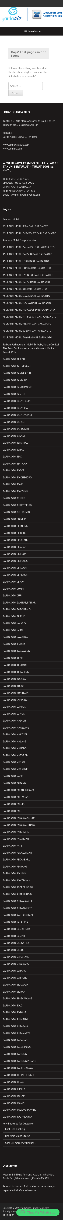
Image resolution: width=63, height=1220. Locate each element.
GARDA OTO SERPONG (15, 977)
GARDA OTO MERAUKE (15, 769)
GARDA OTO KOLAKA (14, 679)
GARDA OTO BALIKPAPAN (16, 366)
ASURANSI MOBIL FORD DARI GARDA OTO (26, 261)
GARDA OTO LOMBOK (14, 706)
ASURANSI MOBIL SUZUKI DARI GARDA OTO (27, 330)
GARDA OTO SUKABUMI (16, 1019)
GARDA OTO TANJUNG (15, 1054)
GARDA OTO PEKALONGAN (17, 852)
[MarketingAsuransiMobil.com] (31, 14)
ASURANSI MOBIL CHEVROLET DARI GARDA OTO (29, 233)
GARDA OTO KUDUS (13, 686)
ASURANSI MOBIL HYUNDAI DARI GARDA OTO (28, 275)
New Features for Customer (18, 1123)
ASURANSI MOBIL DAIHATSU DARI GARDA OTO (29, 247)
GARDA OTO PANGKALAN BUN (19, 817)
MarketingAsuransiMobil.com (34, 1207)
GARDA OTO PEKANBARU (16, 859)
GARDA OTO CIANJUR (14, 519)
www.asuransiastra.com (16, 144)
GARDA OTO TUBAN (13, 1102)
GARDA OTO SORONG (14, 1012)
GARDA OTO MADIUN (14, 720)
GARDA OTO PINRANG (15, 866)
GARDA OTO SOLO (13, 1005)
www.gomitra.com (12, 148)
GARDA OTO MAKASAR (15, 734)
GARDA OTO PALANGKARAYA (18, 790)
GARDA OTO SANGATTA (16, 943)
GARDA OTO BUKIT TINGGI (18, 505)
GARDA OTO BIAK (12, 456)
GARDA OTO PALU (12, 811)
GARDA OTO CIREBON (15, 567)
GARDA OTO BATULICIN (16, 428)
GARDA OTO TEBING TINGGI (18, 1075)
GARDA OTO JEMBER (14, 644)
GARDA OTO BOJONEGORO (17, 477)
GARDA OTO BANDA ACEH (17, 373)
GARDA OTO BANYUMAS (16, 408)
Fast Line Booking (15, 1129)
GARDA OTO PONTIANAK (16, 880)
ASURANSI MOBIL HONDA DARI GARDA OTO (27, 268)
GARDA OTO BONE (13, 484)
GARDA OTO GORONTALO (17, 609)
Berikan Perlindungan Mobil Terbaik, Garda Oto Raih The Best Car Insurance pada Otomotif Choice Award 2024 (31, 348)
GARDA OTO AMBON (14, 359)
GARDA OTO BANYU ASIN (16, 401)
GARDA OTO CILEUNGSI (16, 561)
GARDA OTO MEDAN (14, 762)
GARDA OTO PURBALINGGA (18, 894)
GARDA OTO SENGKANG (16, 963)
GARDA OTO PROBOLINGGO (18, 887)
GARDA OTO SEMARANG (16, 956)
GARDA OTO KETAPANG (16, 672)
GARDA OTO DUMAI (13, 588)
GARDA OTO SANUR (13, 950)
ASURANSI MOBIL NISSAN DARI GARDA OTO (27, 323)
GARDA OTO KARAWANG (16, 651)
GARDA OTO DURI (12, 595)
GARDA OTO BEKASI (14, 435)
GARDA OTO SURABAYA (16, 1026)
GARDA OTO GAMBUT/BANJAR (19, 602)
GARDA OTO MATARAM (15, 755)
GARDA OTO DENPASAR (16, 574)
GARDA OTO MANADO (15, 748)
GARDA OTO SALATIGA (15, 922)
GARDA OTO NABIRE (14, 776)
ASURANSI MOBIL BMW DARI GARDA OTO (25, 226)
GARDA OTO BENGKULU (16, 442)
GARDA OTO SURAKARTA (16, 1033)
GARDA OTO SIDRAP (14, 991)
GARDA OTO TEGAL (13, 1082)
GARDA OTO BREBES (14, 498)
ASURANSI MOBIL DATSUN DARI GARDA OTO (27, 254)
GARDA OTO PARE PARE (16, 831)
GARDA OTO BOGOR (14, 470)
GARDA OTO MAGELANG (16, 727)
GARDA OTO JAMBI (13, 630)
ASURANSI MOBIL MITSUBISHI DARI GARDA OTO (30, 316)
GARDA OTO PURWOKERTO (18, 908)
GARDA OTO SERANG (14, 970)
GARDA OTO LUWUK (14, 713)
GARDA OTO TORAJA (14, 1095)
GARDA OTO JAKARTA (15, 623)
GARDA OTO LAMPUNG (15, 699)
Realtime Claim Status (17, 1136)
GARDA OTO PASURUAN (16, 838)
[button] (37, 1212)
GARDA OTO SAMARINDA (16, 929)
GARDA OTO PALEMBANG (16, 797)
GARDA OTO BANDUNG (15, 380)
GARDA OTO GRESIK (14, 616)
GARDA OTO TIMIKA (14, 1089)
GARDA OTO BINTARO (15, 463)
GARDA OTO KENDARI (15, 665)
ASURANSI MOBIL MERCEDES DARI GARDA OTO (29, 309)
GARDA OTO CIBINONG (15, 526)
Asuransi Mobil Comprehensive (20, 240)
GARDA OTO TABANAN (15, 1040)
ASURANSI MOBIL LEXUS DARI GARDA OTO (26, 295)
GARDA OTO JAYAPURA (15, 637)
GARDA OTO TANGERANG (17, 1047)
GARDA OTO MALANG (14, 741)
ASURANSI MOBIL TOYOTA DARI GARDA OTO (27, 337)
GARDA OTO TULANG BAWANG (19, 1109)
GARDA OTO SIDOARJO (15, 984)
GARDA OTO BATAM (13, 422)
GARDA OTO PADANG (14, 783)
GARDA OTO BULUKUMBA (16, 512)
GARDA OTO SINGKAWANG (17, 998)
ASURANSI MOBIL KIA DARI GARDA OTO (25, 289)
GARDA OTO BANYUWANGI (17, 415)
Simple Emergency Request (20, 1143)
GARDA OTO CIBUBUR (14, 533)
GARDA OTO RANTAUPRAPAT (19, 915)
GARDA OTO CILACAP (14, 547)
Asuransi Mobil (11, 219)
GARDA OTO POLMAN (14, 873)
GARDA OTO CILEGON (14, 553)
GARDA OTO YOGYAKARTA (17, 1116)
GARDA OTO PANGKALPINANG (19, 825)
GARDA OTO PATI (12, 845)
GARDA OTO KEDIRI (13, 658)
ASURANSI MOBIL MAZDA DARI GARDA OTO (27, 302)
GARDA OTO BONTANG (15, 491)
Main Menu (35, 31)
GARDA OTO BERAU (13, 449)
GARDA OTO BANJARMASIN (17, 387)
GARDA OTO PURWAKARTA (17, 901)
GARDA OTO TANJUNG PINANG (19, 1061)
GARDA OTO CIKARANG (15, 540)
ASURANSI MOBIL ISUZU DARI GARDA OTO (26, 282)
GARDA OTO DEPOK (13, 581)
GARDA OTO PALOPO (14, 804)
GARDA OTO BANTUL (14, 394)
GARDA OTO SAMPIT (14, 936)
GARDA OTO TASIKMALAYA (18, 1068)
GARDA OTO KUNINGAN (16, 692)
